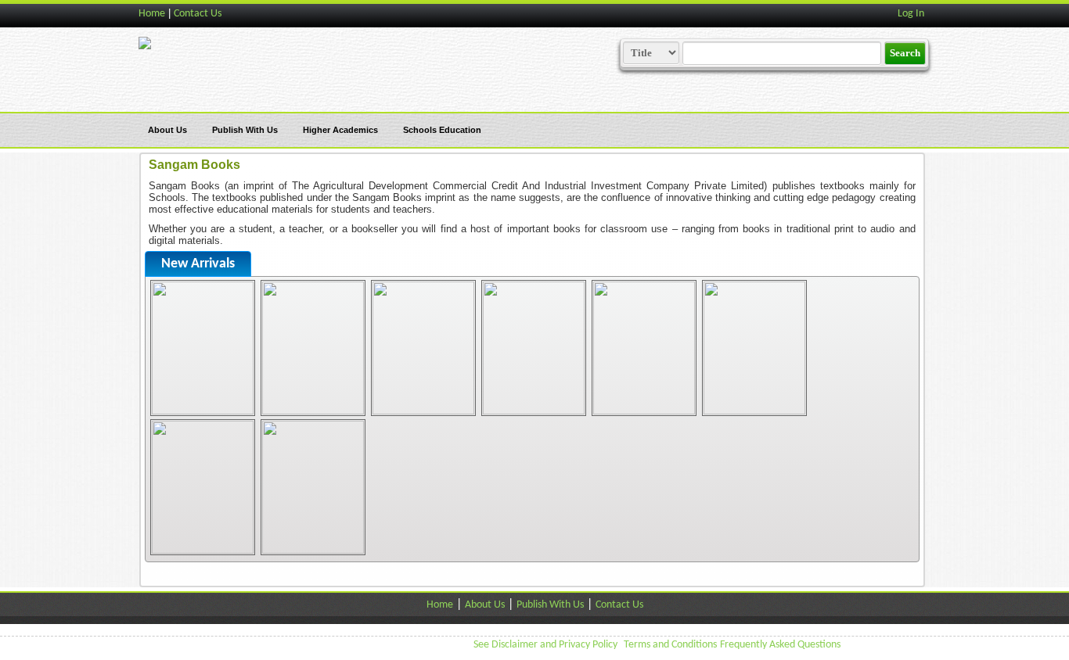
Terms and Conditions (670, 645)
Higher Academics (340, 130)
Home (152, 14)
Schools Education (442, 130)
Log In (911, 14)
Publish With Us (245, 130)
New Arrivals (198, 263)
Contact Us (197, 14)
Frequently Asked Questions (780, 645)
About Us (167, 130)
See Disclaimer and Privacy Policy (545, 645)
